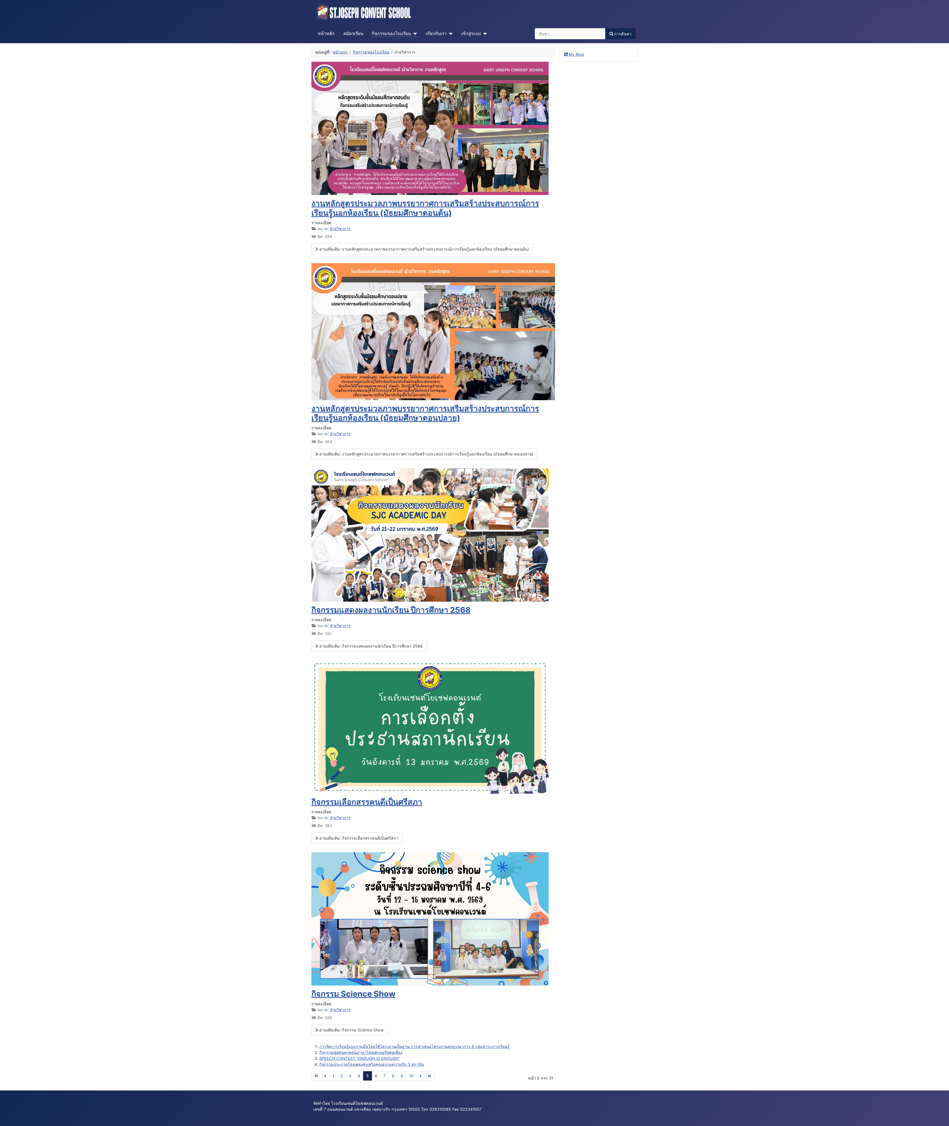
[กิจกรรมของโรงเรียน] (414, 33)
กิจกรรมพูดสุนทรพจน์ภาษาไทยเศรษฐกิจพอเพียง (360, 1052)
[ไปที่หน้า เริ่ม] (316, 1076)
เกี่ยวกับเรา (436, 33)
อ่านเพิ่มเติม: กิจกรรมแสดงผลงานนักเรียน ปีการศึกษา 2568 (370, 646)
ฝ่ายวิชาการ (340, 228)
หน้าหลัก (326, 33)
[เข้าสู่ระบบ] (484, 33)
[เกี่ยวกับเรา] (450, 33)
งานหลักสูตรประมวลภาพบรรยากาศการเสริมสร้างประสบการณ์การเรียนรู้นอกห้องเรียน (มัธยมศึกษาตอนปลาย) (425, 413)
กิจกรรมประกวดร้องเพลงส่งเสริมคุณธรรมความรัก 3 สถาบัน (371, 1064)
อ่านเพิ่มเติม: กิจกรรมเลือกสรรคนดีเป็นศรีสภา (358, 838)
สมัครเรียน (353, 33)
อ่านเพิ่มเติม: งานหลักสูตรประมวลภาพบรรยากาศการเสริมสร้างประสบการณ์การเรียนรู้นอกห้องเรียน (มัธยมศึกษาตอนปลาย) (425, 454)
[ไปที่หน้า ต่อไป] (420, 1076)
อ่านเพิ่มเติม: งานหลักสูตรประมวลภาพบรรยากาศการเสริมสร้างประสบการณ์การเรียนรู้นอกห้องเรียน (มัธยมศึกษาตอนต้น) (423, 249)
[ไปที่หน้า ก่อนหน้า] (325, 1076)
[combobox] (570, 33)
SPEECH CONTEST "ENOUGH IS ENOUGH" (359, 1058)
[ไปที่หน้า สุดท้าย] (429, 1076)
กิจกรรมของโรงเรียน (391, 33)
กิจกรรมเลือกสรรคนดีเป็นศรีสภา (366, 802)
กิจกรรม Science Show (353, 994)
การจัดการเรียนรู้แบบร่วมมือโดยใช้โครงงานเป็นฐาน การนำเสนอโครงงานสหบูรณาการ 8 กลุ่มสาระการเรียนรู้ (414, 1046)
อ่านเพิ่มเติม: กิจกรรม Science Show (351, 1029)
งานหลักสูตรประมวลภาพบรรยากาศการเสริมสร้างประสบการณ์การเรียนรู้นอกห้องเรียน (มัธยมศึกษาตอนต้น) (425, 207)
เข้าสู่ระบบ (471, 33)
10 (411, 1075)
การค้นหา (622, 33)
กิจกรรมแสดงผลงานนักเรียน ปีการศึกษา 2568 (391, 610)
